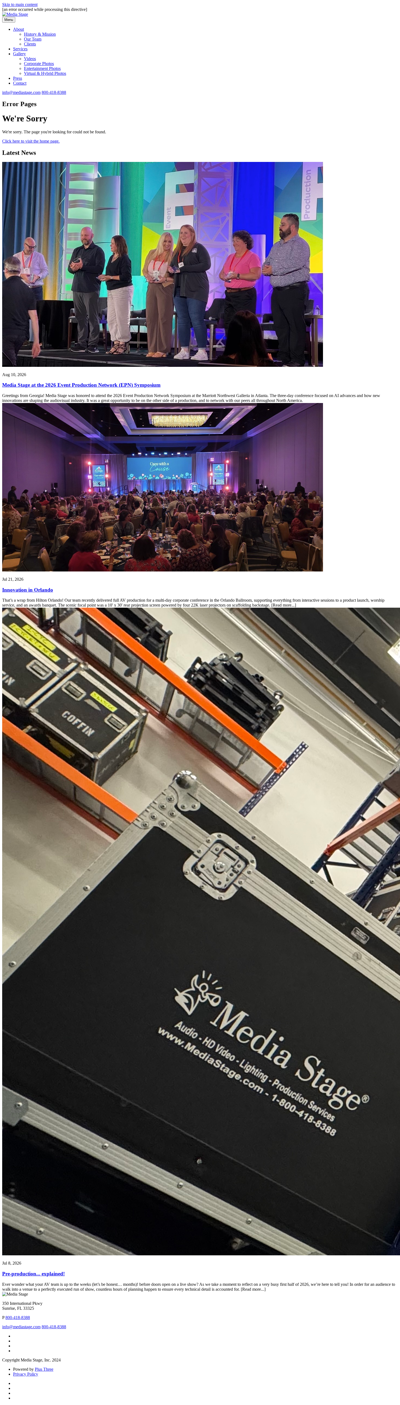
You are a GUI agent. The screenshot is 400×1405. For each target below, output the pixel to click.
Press (17, 78)
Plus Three (44, 1369)
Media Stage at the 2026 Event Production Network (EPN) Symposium (81, 385)
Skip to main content (20, 4)
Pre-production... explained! (33, 1274)
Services (20, 49)
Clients (30, 44)
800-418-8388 (54, 92)
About (18, 29)
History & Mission (40, 34)
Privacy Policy (25, 1374)
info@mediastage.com (21, 92)
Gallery (19, 53)
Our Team (32, 39)
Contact (19, 83)
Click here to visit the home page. (31, 141)
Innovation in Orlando (27, 590)
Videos (30, 58)
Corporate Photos (39, 63)
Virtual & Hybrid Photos (45, 73)
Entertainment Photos (42, 68)
